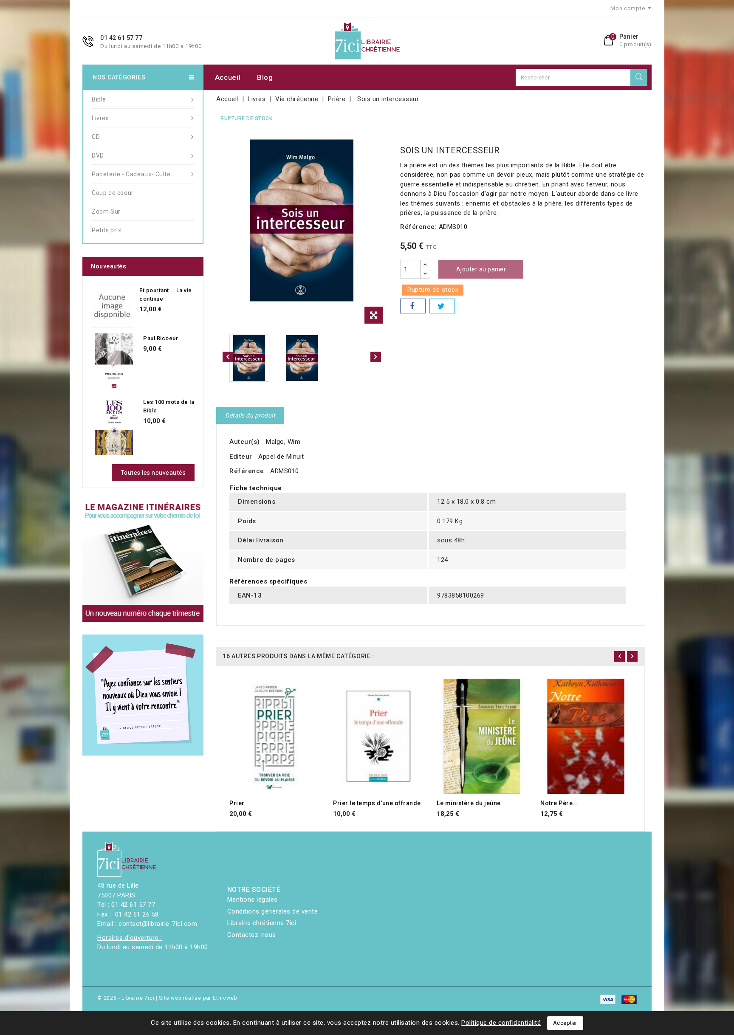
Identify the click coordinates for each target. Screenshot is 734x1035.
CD (96, 136)
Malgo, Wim (283, 442)
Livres (100, 118)
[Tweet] (442, 306)
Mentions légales (252, 899)
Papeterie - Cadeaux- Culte (131, 174)
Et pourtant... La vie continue (165, 294)
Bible (99, 99)
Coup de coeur (113, 192)
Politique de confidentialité (501, 1023)
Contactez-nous (251, 935)
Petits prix (106, 230)
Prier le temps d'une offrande (377, 803)
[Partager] (413, 306)
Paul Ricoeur (160, 338)
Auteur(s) (244, 442)
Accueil (228, 77)
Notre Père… (558, 803)
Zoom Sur (106, 211)
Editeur (240, 456)
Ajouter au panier (481, 269)
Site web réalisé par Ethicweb (198, 998)
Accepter (565, 1023)
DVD (98, 155)
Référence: (418, 227)
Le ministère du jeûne (469, 803)
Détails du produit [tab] (250, 415)
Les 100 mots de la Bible (168, 406)
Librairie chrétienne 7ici (261, 923)
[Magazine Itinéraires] (142, 561)
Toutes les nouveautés (153, 472)
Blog (265, 77)
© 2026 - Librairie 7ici (126, 998)
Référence (246, 471)
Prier (237, 803)
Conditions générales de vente (272, 911)
